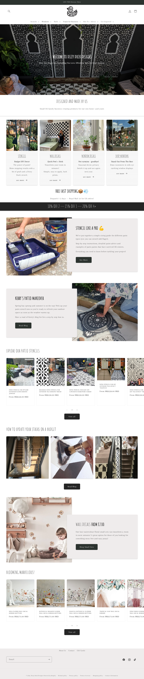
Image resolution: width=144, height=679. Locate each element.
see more (20, 180)
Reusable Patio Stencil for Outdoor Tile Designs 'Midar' (50, 391)
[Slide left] (67, 410)
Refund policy (62, 675)
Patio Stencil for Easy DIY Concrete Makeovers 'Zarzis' (80, 391)
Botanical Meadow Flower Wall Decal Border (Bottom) (50, 612)
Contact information (111, 675)
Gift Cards (81, 651)
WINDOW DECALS (89, 156)
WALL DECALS (55, 156)
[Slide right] (77, 410)
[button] (9, 11)
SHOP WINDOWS (122, 156)
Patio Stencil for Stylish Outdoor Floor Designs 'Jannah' (18, 392)
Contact (71, 651)
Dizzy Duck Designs (37, 675)
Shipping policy (98, 675)
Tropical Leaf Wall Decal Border (109, 612)
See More (84, 260)
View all (72, 416)
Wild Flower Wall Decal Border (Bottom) (18, 612)
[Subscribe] (49, 659)
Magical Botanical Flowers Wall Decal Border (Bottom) (80, 612)
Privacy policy (73, 675)
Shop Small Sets (87, 547)
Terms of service (85, 675)
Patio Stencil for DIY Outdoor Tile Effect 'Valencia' (108, 386)
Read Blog (23, 325)
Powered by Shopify (50, 675)
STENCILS (22, 156)
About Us (62, 651)
